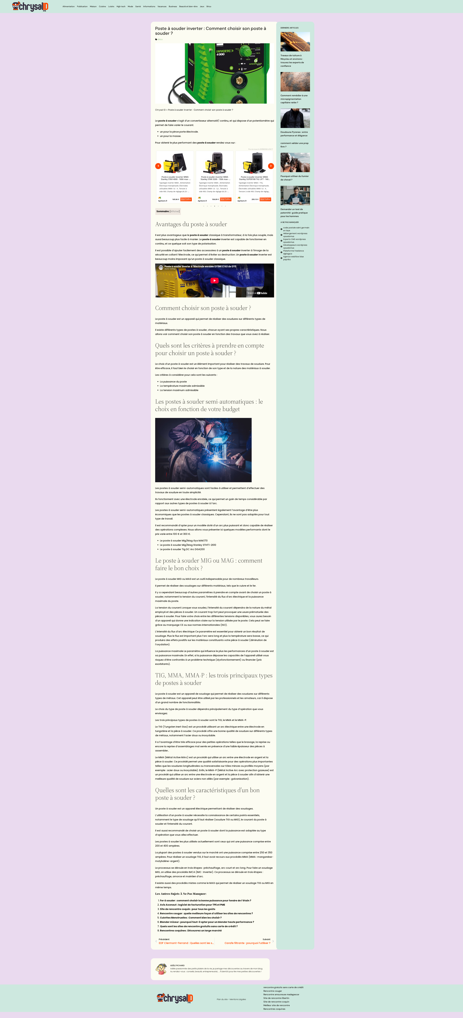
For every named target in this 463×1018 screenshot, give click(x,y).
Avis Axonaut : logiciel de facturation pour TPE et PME (192, 904)
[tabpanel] (175, 177)
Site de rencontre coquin (276, 1001)
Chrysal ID (160, 110)
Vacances (162, 6)
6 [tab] (222, 206)
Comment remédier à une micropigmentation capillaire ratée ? (294, 99)
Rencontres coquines (274, 1009)
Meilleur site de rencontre (276, 1005)
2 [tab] (207, 206)
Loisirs (111, 6)
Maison (93, 6)
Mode (130, 6)
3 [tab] (211, 206)
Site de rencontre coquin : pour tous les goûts (187, 909)
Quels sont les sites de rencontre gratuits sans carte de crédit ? (199, 926)
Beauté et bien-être (188, 6)
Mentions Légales (238, 999)
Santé (138, 6)
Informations (149, 6)
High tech (121, 6)
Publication (82, 6)
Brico (209, 6)
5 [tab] (218, 206)
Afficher (175, 211)
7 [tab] (225, 206)
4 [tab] (214, 206)
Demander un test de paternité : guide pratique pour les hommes (294, 213)
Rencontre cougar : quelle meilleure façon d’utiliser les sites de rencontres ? (206, 913)
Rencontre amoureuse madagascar (281, 994)
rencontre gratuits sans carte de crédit (283, 987)
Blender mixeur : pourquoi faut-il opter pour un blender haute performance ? (207, 922)
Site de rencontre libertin (276, 998)
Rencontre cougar (272, 991)
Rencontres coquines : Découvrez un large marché (191, 930)
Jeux (202, 6)
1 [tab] (204, 206)
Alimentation (69, 6)
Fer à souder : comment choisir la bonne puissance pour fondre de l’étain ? (205, 900)
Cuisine (102, 6)
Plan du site (222, 999)
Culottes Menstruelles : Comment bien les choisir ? (191, 917)
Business (173, 6)
